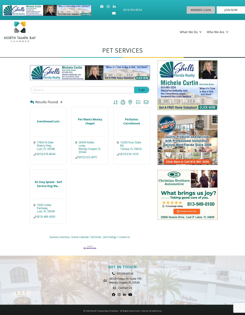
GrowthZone (155, 310)
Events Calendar (80, 237)
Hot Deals (96, 237)
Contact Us (124, 237)
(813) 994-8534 (132, 10)
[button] (201, 10)
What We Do (189, 32)
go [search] (143, 90)
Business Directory (60, 237)
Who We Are (215, 32)
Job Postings (109, 237)
